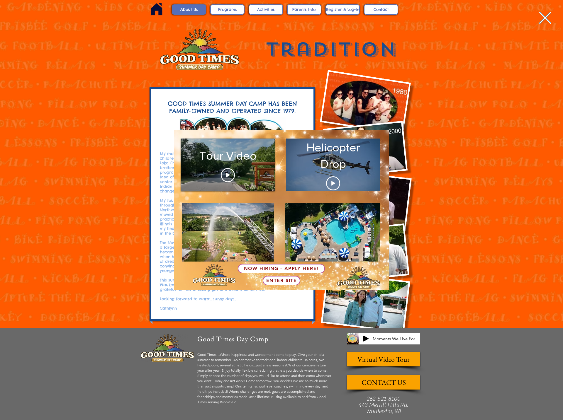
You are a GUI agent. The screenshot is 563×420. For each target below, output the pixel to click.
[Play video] (228, 175)
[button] (545, 18)
